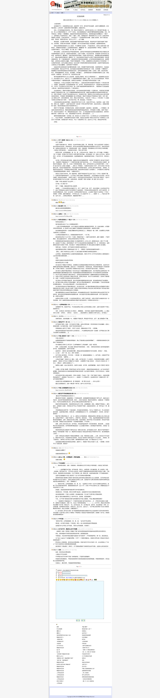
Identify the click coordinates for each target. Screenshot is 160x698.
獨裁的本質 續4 (60, 666)
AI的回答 (59, 643)
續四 (58, 626)
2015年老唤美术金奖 (87, 656)
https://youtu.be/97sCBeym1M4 (64, 216)
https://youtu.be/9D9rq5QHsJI (63, 210)
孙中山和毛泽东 (86, 674)
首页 (52, 12)
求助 (83, 660)
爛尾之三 (59, 631)
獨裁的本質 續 (60, 677)
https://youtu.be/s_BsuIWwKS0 (64, 390)
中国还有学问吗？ (86, 654)
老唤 (62, 12)
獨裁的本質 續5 (60, 662)
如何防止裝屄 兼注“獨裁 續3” (64, 664)
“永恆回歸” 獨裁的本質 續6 (63, 654)
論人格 (58, 652)
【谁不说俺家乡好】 (87, 645)
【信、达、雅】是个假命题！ (89, 652)
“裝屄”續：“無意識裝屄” (62, 660)
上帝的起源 (59, 683)
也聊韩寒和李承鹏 (86, 670)
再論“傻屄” (85, 626)
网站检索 (98, 9)
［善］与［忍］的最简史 (88, 681)
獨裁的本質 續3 (60, 668)
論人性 (58, 649)
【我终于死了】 (86, 647)
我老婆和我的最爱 (86, 635)
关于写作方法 (60, 645)
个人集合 (75, 9)
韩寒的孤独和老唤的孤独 (88, 677)
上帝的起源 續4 (60, 674)
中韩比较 (84, 643)
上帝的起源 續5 (60, 672)
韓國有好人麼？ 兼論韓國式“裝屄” (65, 658)
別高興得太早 (60, 641)
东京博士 (61, 316)
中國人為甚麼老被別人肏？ (88, 668)
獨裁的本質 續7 (60, 647)
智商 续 (84, 658)
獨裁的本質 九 (60, 637)
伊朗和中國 (59, 639)
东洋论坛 (83, 9)
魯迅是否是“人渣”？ (87, 629)
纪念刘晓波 (84, 637)
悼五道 (83, 639)
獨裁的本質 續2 (60, 670)
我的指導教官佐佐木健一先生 (64, 635)
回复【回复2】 (60, 681)
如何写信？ (84, 633)
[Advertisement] (80, 129)
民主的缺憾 (59, 629)
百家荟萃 (90, 9)
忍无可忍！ (84, 666)
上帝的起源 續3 (60, 679)
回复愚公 (84, 631)
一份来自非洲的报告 (87, 679)
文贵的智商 (85, 641)
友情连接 (106, 9)
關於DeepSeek (60, 656)
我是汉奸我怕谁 (86, 662)
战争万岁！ (85, 664)
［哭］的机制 (85, 672)
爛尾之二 (59, 633)
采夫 (85, 457)
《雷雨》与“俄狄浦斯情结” (88, 649)
